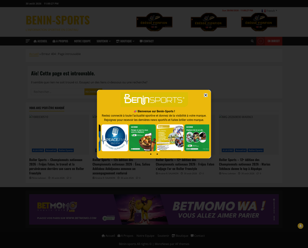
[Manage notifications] (300, 226)
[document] (154, 124)
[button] (205, 95)
